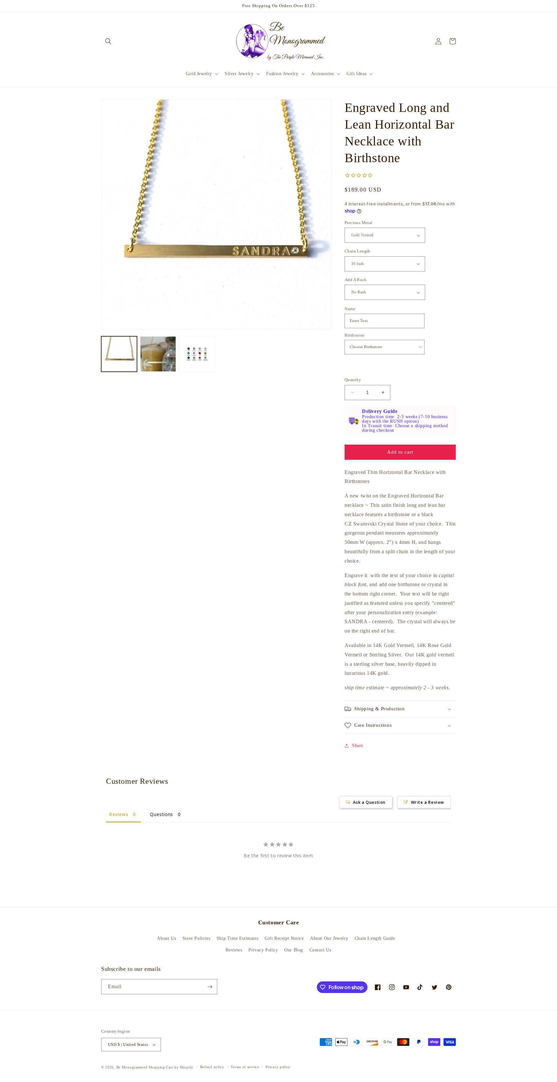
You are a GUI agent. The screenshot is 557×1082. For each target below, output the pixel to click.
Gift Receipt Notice (284, 938)
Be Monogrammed (132, 1067)
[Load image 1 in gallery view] (119, 354)
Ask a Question (369, 802)
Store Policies (196, 938)
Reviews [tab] (118, 814)
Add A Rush (355, 279)
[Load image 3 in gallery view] (197, 354)
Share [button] (357, 745)
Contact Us (320, 950)
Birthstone (355, 335)
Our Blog (293, 950)
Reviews (234, 950)
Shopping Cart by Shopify (171, 1067)
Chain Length (357, 251)
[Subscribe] (210, 986)
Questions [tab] (161, 814)
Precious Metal (359, 222)
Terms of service (245, 1067)
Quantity (353, 379)
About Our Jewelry (329, 938)
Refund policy (212, 1067)
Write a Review (427, 802)
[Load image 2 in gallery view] (158, 354)
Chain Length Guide (375, 938)
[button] (108, 41)
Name (350, 308)
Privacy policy (278, 1067)
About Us (166, 938)
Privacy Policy (263, 950)
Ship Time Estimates (237, 938)
